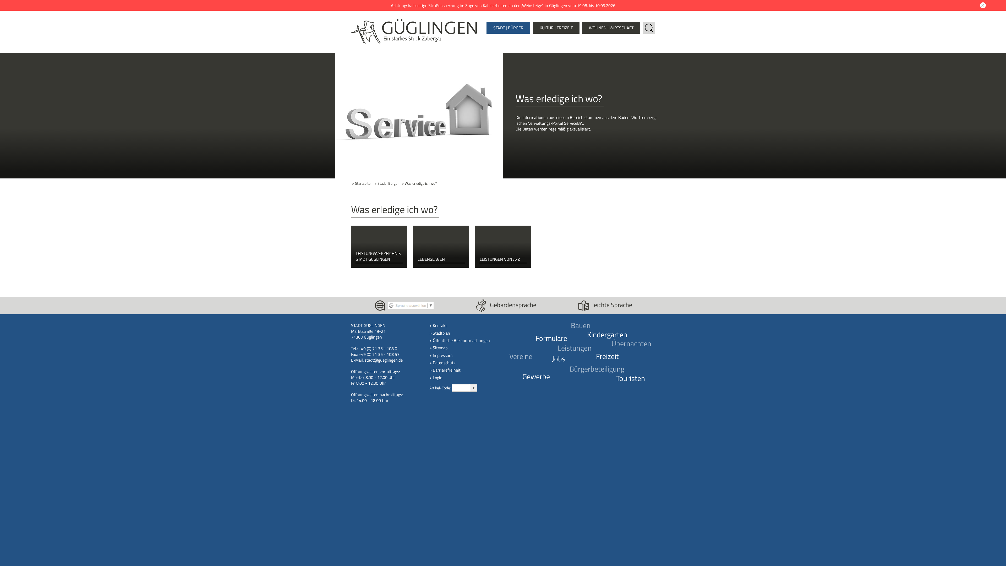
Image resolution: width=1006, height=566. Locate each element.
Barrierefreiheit (447, 370)
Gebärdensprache (513, 304)
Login (437, 377)
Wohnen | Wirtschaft (611, 28)
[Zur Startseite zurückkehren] (414, 22)
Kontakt (440, 325)
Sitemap (440, 348)
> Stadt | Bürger (387, 183)
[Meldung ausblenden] (982, 5)
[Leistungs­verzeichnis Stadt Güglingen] (379, 247)
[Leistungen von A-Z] (503, 247)
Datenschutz (444, 363)
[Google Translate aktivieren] (411, 305)
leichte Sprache (612, 304)
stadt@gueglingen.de (384, 360)
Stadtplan (441, 333)
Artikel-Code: (440, 388)
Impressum (442, 355)
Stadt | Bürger (508, 28)
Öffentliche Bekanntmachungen (461, 340)
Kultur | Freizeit (556, 28)
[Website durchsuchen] (649, 24)
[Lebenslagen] (441, 247)
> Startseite (361, 183)
